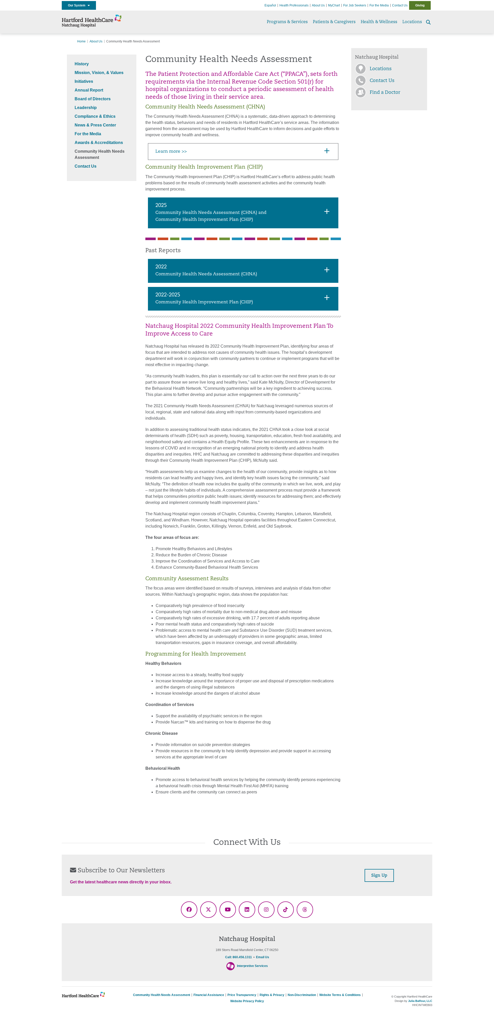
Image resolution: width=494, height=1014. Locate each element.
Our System (78, 5)
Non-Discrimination (302, 995)
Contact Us (400, 5)
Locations (412, 22)
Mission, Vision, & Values (99, 72)
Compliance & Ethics (95, 116)
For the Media (379, 5)
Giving (420, 5)
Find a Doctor (385, 92)
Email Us (262, 957)
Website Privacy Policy (247, 1001)
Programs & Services (287, 22)
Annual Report (89, 90)
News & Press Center (95, 125)
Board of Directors (93, 99)
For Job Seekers (354, 5)
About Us (318, 5)
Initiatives (84, 81)
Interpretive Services (252, 966)
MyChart (334, 5)
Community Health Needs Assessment (161, 995)
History (82, 64)
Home (81, 41)
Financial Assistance (208, 995)
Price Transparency (241, 995)
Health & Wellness (379, 22)
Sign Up (379, 876)
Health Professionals (293, 5)
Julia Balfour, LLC (420, 1000)
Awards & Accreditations (99, 142)
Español (270, 5)
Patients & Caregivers (334, 22)
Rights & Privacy (272, 995)
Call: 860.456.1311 (238, 957)
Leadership (86, 107)
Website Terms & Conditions (340, 995)
